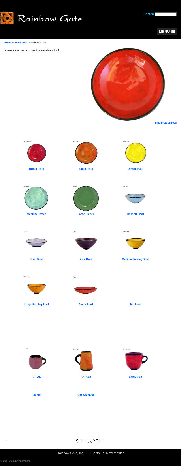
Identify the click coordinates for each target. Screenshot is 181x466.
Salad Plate (86, 168)
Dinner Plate (135, 168)
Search (148, 14)
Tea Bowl (135, 304)
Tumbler (36, 395)
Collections (20, 42)
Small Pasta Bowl (166, 122)
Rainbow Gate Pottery (41, 18)
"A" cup (86, 376)
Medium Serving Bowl (135, 259)
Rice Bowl (86, 259)
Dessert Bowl (135, 214)
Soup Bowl (36, 259)
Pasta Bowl (86, 304)
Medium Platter (36, 214)
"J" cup (36, 376)
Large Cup (135, 376)
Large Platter (86, 214)
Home (7, 42)
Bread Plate (36, 168)
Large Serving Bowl (36, 304)
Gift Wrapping (85, 395)
